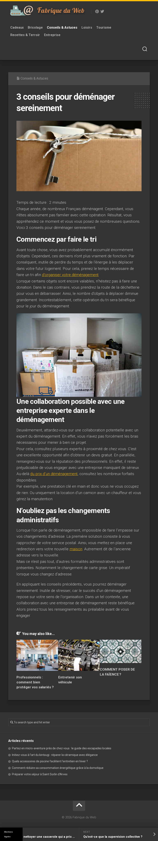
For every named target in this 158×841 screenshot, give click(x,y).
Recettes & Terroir (25, 35)
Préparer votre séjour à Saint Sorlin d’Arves (39, 774)
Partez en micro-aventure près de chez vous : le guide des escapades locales (61, 748)
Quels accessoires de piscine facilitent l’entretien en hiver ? (50, 761)
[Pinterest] (97, 11)
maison (76, 549)
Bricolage (35, 27)
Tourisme (103, 27)
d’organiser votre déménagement (70, 274)
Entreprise (52, 35)
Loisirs (86, 27)
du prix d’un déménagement (54, 473)
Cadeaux (17, 27)
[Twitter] (102, 11)
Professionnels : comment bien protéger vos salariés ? (35, 682)
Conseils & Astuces (62, 27)
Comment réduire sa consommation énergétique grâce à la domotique (57, 768)
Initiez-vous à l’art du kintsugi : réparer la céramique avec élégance (55, 755)
